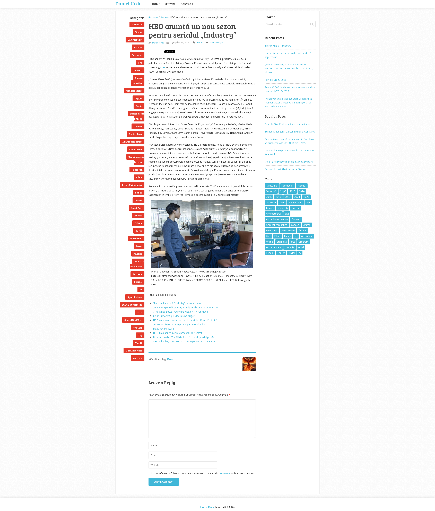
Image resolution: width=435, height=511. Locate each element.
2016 (278, 196)
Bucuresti (137, 55)
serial (301, 247)
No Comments (216, 42)
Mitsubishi (136, 238)
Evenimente (135, 149)
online (269, 241)
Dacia (139, 106)
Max (162, 67)
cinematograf (273, 213)
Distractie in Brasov (137, 116)
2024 (297, 196)
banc (282, 202)
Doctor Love (135, 134)
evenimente (288, 230)
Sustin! (170, 4)
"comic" (301, 185)
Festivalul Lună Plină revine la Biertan (285, 169)
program (303, 241)
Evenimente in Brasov (136, 159)
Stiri (139, 312)
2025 (306, 196)
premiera (282, 241)
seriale (269, 252)
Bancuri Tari (135, 39)
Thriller (137, 327)
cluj (287, 213)
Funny (138, 192)
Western (137, 358)
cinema (296, 208)
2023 (287, 196)
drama (306, 224)
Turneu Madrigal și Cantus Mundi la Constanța (290, 131)
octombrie (307, 236)
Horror (138, 215)
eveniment (272, 230)
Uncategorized (134, 350)
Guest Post (136, 207)
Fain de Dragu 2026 (275, 79)
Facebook (137, 169)
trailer (292, 252)
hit (296, 236)
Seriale (138, 281)
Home (156, 4)
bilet (308, 202)
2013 (292, 191)
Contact (187, 4)
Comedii (137, 70)
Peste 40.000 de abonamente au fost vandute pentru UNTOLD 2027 (290, 89)
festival (302, 230)
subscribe (225, 473)
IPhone (138, 223)
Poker (139, 246)
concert (295, 224)
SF (141, 289)
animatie (271, 202)
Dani (171, 359)
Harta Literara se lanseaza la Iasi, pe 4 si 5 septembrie (288, 55)
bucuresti (283, 208)
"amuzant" (272, 185)
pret (293, 241)
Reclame (137, 274)
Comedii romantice (137, 80)
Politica (137, 253)
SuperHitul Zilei (133, 320)
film (268, 236)
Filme (139, 177)
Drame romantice (132, 141)
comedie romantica (277, 219)
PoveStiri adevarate (137, 264)
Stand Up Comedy (132, 304)
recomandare (273, 247)
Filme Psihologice (132, 185)
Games (138, 200)
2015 (269, 196)
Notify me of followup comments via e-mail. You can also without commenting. (205, 473)
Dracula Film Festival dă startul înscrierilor (287, 124)
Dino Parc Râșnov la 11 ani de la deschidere (289, 161)
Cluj (140, 62)
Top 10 (138, 343)
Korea (138, 230)
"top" (283, 191)
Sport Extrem (134, 297)
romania (289, 247)
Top (140, 335)
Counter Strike (134, 90)
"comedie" (287, 185)
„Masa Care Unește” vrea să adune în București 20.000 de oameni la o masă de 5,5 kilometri (290, 68)
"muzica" (271, 191)
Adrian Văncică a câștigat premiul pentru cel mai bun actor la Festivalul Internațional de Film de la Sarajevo (288, 102)
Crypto (138, 98)
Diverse (138, 126)
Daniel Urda (129, 3)
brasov (270, 208)
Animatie (137, 24)
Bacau (138, 32)
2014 (301, 191)
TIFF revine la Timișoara (278, 45)
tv (300, 252)
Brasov (138, 47)
